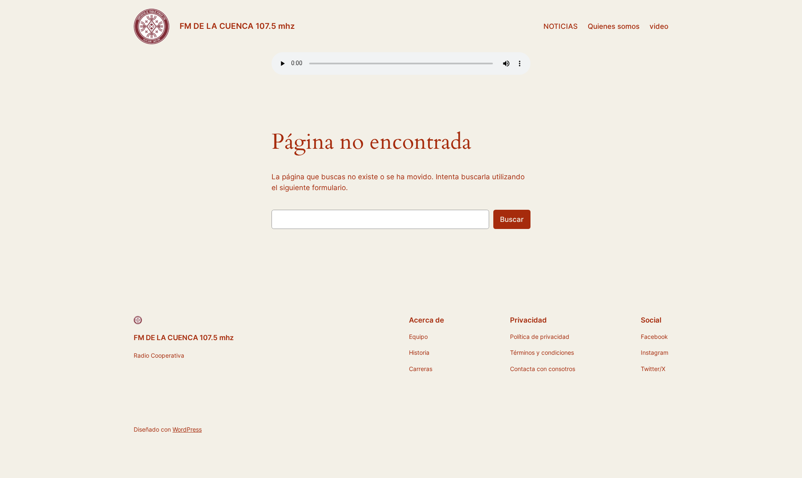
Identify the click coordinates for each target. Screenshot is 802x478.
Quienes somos (614, 26)
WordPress (187, 429)
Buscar (512, 219)
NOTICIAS (560, 26)
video (659, 26)
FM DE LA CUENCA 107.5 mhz (237, 26)
